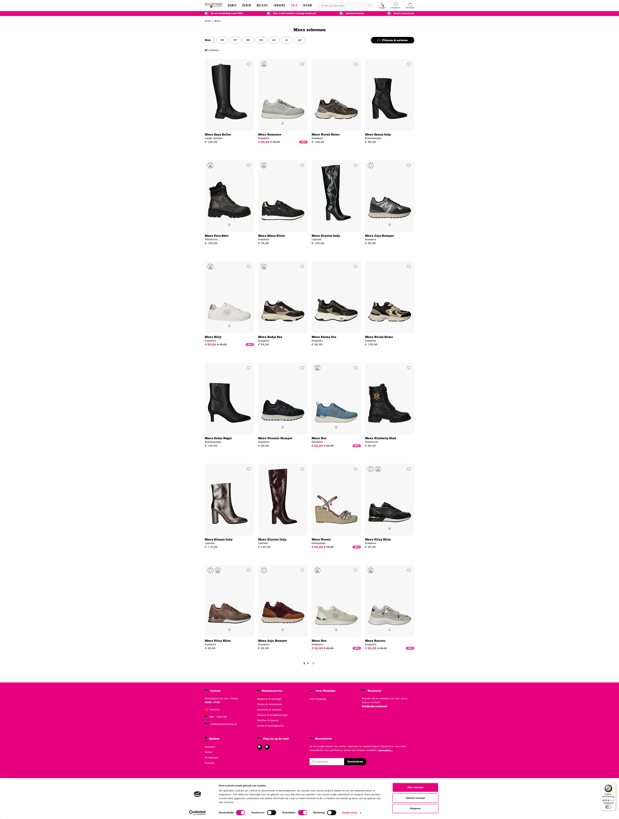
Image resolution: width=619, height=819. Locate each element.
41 (287, 40)
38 (248, 40)
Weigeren (415, 808)
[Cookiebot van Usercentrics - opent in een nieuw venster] (197, 812)
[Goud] (315, 450)
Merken (214, 738)
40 (274, 40)
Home (208, 21)
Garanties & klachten (269, 709)
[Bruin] (313, 348)
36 (222, 40)
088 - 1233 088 (218, 716)
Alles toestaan (415, 787)
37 (235, 40)
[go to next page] (313, 663)
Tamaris (209, 763)
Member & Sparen (267, 720)
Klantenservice (272, 690)
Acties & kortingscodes (270, 725)
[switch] (271, 812)
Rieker (208, 752)
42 (299, 40)
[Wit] (366, 652)
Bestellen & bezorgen (269, 699)
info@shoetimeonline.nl (223, 724)
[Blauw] (315, 652)
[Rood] (313, 247)
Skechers (210, 746)
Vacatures (374, 690)
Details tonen (349, 812)
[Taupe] (366, 551)
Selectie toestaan (415, 798)
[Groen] (366, 348)
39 (261, 40)
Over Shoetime (325, 690)
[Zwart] (313, 146)
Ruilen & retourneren (269, 704)
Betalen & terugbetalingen (272, 715)
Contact (215, 690)
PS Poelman (211, 757)
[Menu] (614, 785)
